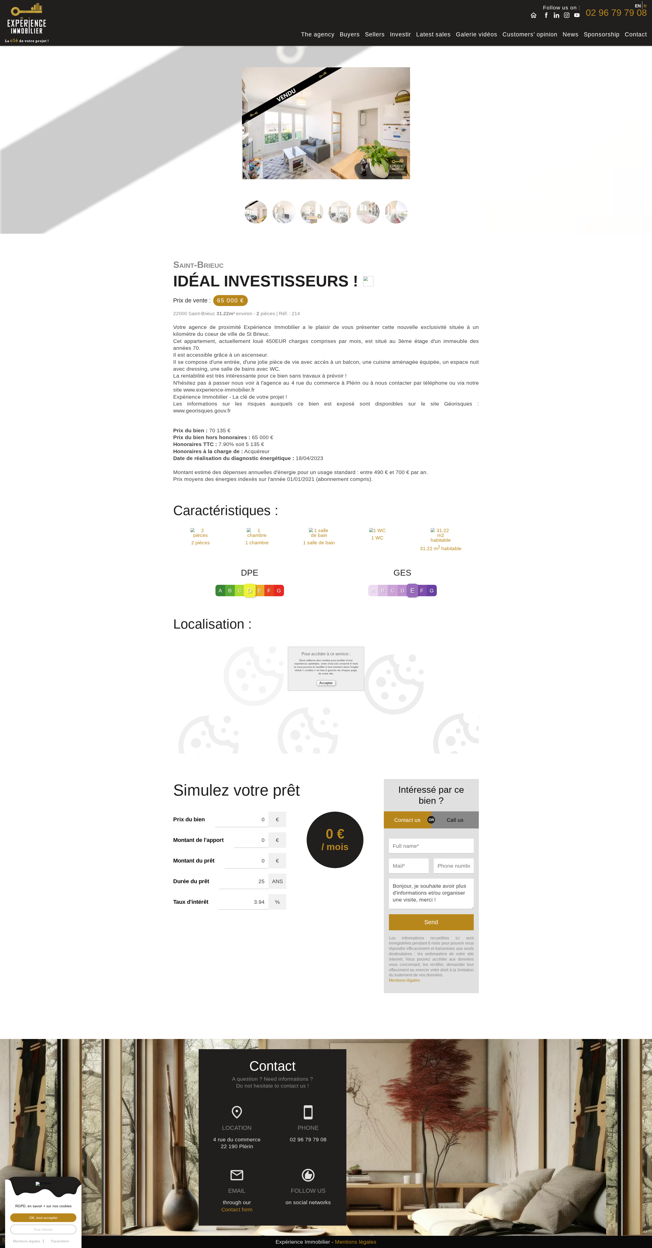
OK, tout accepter (43, 1218)
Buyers (350, 34)
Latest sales (433, 34)
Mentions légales (404, 980)
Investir (400, 34)
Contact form (237, 1209)
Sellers (375, 34)
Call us (455, 820)
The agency (318, 34)
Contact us (407, 820)
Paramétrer (60, 1241)
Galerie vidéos (476, 34)
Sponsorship (602, 34)
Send (431, 922)
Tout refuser (43, 1229)
